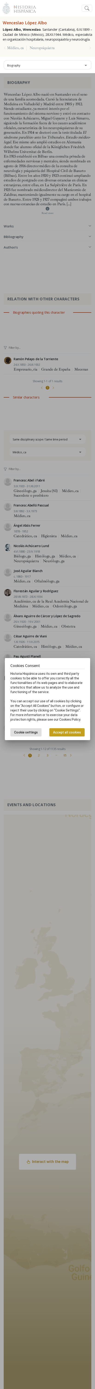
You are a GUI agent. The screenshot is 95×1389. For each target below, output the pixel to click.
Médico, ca (15, 48)
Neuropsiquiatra (42, 48)
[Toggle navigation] (87, 8)
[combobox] (47, 64)
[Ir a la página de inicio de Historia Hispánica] (23, 8)
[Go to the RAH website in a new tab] (6, 8)
